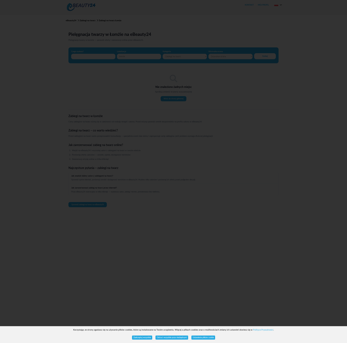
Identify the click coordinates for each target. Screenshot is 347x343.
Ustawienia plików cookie (203, 338)
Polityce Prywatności (263, 330)
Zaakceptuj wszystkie (142, 338)
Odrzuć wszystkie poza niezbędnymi (172, 338)
